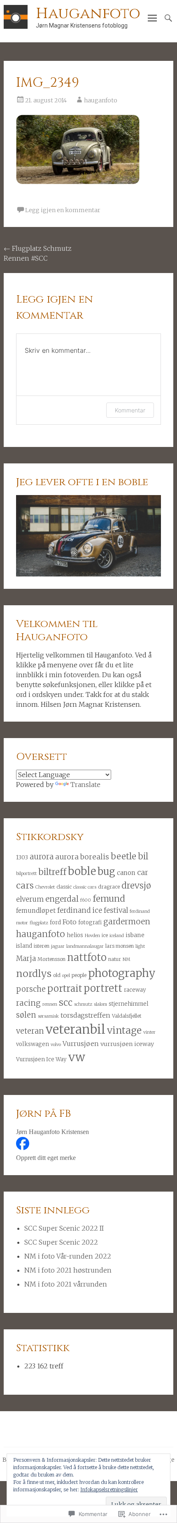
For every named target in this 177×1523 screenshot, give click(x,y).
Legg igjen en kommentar (62, 210)
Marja (26, 958)
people (79, 975)
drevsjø (136, 885)
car (142, 872)
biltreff (52, 871)
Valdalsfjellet (126, 1016)
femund (109, 898)
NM (126, 959)
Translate (85, 784)
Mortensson (51, 959)
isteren (41, 946)
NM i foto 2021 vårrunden (65, 1284)
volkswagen (32, 1044)
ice (105, 935)
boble (82, 871)
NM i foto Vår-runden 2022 (67, 1256)
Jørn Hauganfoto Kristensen (52, 1131)
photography (122, 973)
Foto (70, 922)
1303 (22, 857)
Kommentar (130, 410)
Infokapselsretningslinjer (109, 1489)
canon (126, 873)
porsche (31, 989)
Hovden (92, 935)
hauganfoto (100, 100)
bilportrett (26, 873)
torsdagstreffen (85, 1015)
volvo (56, 1044)
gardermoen (126, 921)
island (24, 945)
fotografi (90, 922)
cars (25, 885)
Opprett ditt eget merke (46, 1157)
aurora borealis (82, 856)
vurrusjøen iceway (127, 1044)
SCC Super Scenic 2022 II (64, 1228)
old (57, 975)
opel (66, 975)
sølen (26, 1015)
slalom (100, 1004)
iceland (116, 935)
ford (55, 922)
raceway (135, 989)
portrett (103, 988)
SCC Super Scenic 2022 (61, 1242)
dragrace (109, 887)
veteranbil (75, 1029)
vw (76, 1057)
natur (114, 959)
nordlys (33, 973)
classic (64, 887)
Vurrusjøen (81, 1043)
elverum (30, 899)
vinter (149, 1032)
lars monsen (119, 946)
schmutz (83, 1004)
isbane (135, 935)
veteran (30, 1031)
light (140, 946)
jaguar (58, 946)
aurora (42, 856)
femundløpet (36, 910)
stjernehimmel (129, 1003)
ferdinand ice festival (92, 910)
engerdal (62, 899)
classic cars (84, 887)
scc (65, 1002)
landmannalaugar (85, 946)
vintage (124, 1030)
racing (28, 1003)
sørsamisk (48, 1016)
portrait (64, 988)
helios (75, 935)
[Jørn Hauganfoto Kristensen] (22, 1147)
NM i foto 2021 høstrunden (68, 1270)
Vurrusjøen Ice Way (41, 1059)
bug (106, 871)
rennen (49, 1004)
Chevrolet (45, 887)
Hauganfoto (88, 13)
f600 (85, 900)
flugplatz (39, 923)
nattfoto (87, 957)
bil (143, 856)
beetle (123, 856)
